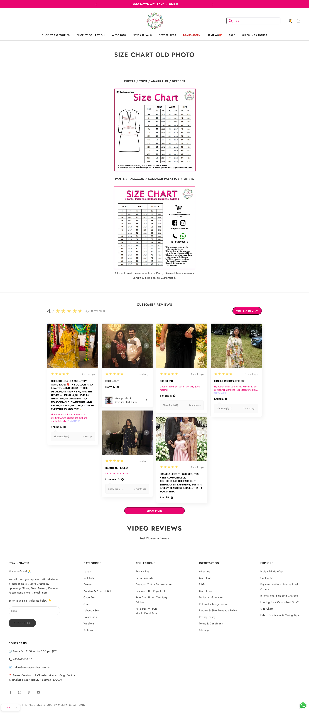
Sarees (87, 604)
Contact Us (266, 578)
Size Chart (266, 609)
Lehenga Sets (92, 610)
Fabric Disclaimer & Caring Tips (279, 615)
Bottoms (88, 630)
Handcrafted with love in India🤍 (154, 4)
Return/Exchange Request (214, 604)
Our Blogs (205, 578)
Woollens (89, 624)
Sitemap (204, 630)
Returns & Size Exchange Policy (218, 610)
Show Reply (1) (61, 436)
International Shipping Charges (279, 596)
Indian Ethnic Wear (271, 571)
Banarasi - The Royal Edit (150, 591)
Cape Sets (90, 597)
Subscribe (22, 623)
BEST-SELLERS (167, 35)
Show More (74, 421)
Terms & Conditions (211, 624)
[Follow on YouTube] (38, 692)
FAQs (202, 584)
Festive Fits (142, 571)
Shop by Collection (91, 35)
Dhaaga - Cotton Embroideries (154, 584)
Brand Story (191, 35)
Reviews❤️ (215, 35)
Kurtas (87, 571)
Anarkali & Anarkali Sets (98, 591)
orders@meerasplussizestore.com (31, 667)
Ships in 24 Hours (254, 35)
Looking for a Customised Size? (279, 602)
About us (204, 571)
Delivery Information (211, 597)
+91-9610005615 (22, 659)
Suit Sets (89, 578)
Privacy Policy (207, 617)
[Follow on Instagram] (19, 692)
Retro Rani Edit (145, 578)
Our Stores (205, 591)
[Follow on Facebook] (10, 692)
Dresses (88, 584)
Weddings (119, 35)
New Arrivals (142, 35)
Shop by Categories (56, 35)
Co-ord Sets (90, 617)
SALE (232, 35)
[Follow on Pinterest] (29, 692)
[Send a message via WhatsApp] (303, 705)
